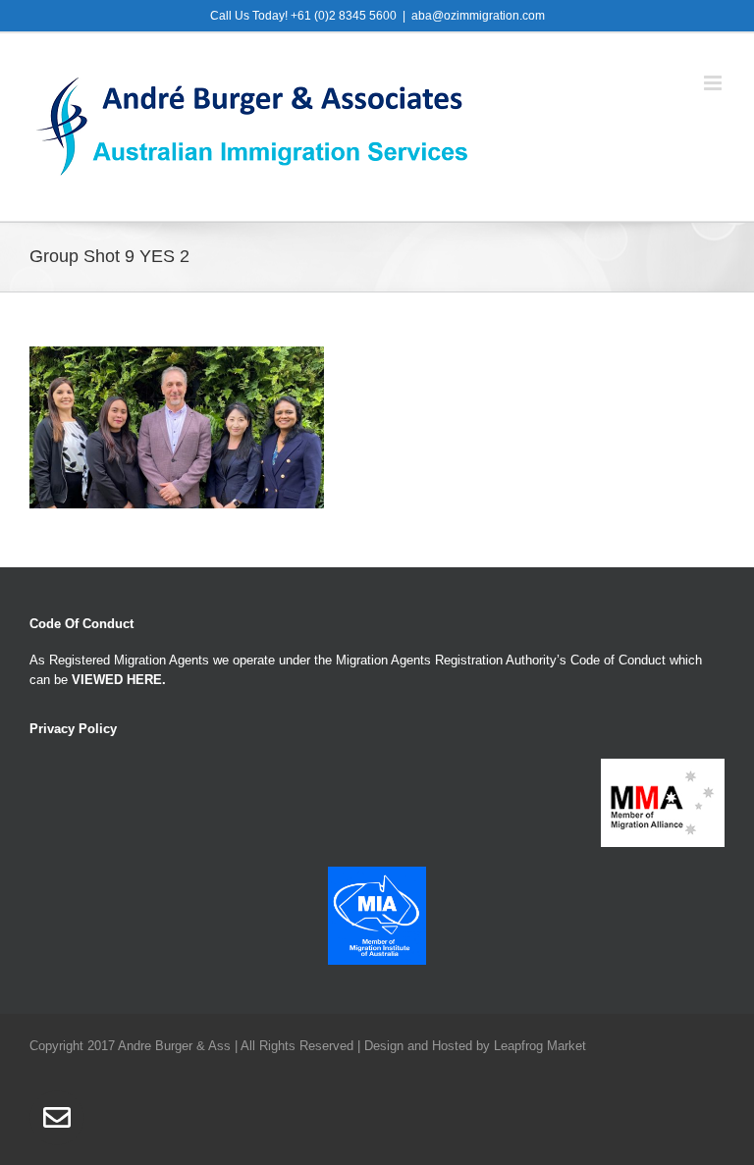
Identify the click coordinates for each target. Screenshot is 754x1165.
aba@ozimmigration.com (478, 16)
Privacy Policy (73, 728)
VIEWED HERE (117, 679)
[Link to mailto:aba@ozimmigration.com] (56, 1117)
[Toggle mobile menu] (714, 83)
